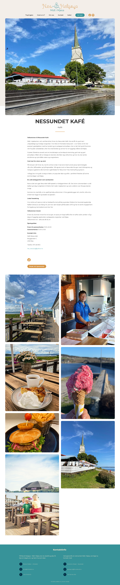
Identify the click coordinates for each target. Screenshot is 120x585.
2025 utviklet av (56, 581)
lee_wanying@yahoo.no (35, 248)
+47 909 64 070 (71, 574)
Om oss (51, 15)
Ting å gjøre (29, 15)
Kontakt (60, 15)
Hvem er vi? (41, 15)
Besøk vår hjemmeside (36, 266)
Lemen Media (65, 581)
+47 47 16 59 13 (27, 574)
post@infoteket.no (28, 569)
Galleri (69, 15)
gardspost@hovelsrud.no (74, 569)
